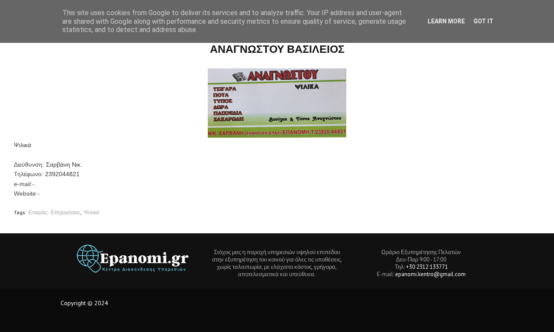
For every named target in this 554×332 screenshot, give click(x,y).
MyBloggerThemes (205, 320)
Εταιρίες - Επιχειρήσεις (55, 212)
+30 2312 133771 (427, 267)
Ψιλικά (91, 212)
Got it (483, 21)
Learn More (446, 21)
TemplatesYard (125, 320)
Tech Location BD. (132, 303)
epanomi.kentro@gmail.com (430, 274)
